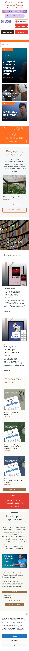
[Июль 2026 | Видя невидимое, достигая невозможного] (14, 423)
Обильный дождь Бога (12, 197)
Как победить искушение (12, 293)
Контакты (7, 32)
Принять (14, 636)
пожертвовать (21, 26)
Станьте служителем (11, 92)
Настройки (14, 645)
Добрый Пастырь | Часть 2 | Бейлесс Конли (10, 67)
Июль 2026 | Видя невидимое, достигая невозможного (13, 446)
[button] (26, 614)
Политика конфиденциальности (14, 648)
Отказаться (14, 640)
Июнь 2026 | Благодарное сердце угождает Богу (13, 480)
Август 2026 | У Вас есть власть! (12, 413)
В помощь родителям (11, 113)
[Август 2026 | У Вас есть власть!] (14, 391)
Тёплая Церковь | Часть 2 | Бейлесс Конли (13, 576)
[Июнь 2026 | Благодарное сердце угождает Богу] (14, 457)
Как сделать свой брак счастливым (11, 349)
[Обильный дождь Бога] (14, 176)
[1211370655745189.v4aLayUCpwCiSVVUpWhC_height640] (14, 555)
